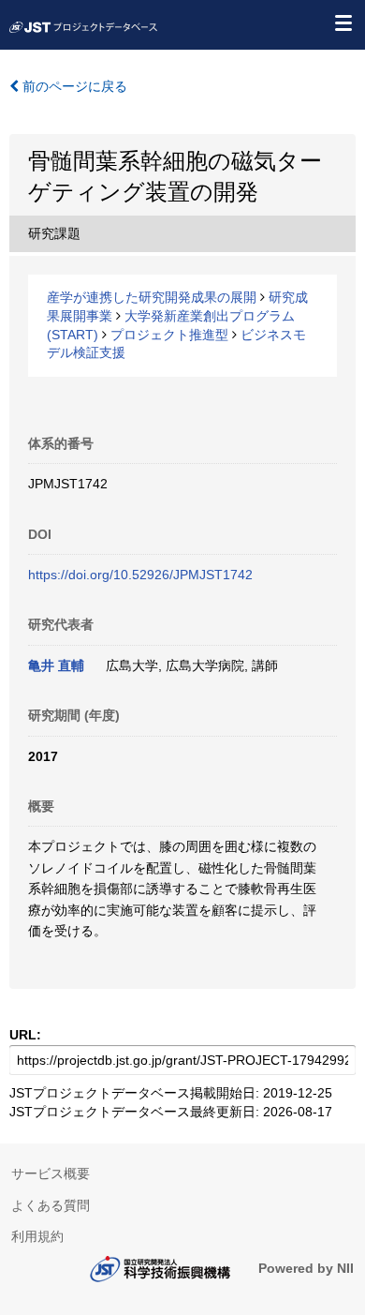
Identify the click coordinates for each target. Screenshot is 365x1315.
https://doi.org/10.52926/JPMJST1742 (140, 574)
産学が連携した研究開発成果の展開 (151, 297)
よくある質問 (50, 1205)
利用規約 (37, 1236)
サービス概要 (50, 1173)
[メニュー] (342, 22)
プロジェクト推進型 (169, 334)
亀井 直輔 (56, 665)
